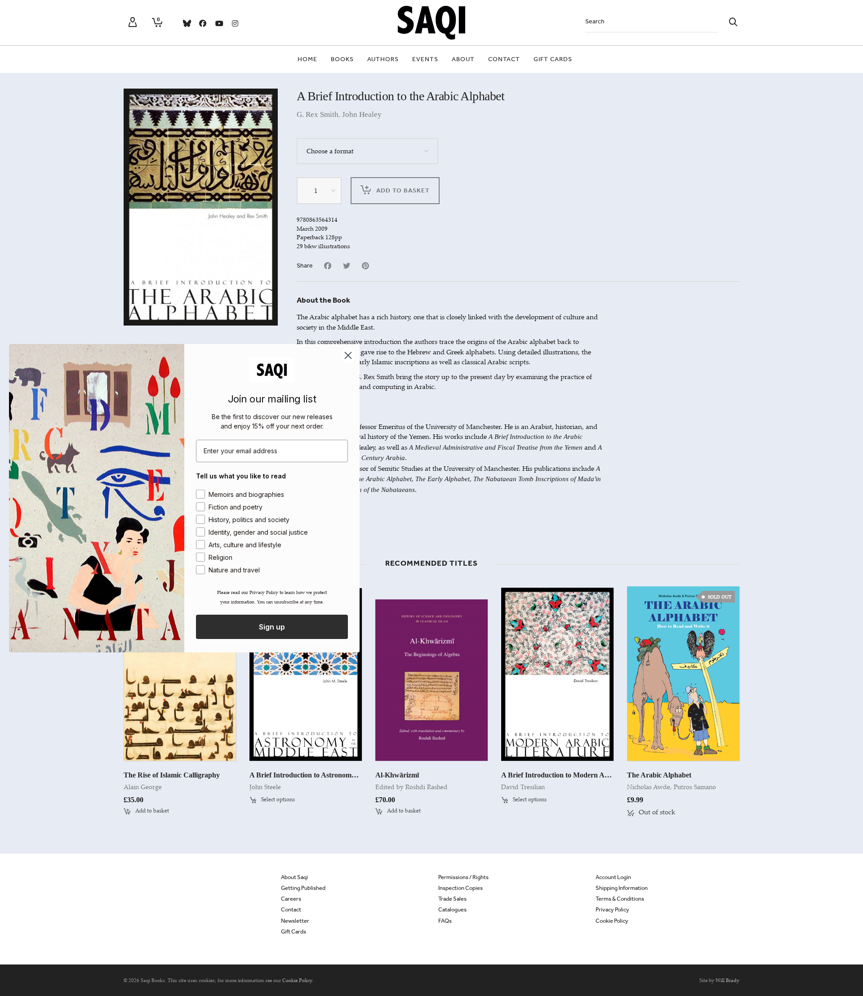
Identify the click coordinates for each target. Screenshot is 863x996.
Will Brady (727, 980)
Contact (291, 909)
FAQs (445, 920)
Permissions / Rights (463, 877)
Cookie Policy (612, 920)
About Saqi (294, 877)
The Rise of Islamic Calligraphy (172, 775)
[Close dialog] (348, 355)
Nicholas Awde (648, 786)
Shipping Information (622, 887)
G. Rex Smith (317, 114)
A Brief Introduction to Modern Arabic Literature (577, 775)
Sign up (272, 626)
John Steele (265, 786)
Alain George (143, 786)
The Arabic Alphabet (659, 775)
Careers (291, 898)
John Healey (362, 114)
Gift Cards (293, 931)
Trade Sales (452, 898)
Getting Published (303, 887)
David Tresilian (523, 786)
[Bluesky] (186, 23)
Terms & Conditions (620, 898)
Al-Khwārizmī (397, 775)
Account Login (613, 877)
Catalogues (452, 909)
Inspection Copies (460, 887)
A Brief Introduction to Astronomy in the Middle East (331, 775)
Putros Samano (695, 786)
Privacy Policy (612, 909)
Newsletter (295, 920)
